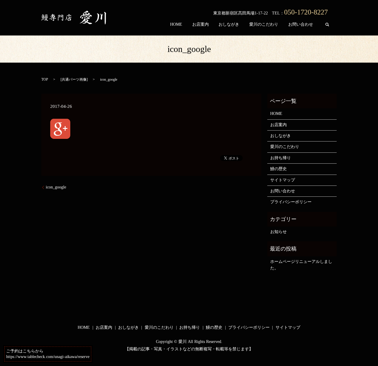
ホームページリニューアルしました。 (301, 264)
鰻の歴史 (278, 169)
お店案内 (200, 24)
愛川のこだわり (263, 24)
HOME (176, 24)
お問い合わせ (300, 24)
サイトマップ (282, 180)
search (327, 24)
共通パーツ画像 (74, 79)
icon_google (56, 187)
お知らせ (278, 232)
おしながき (229, 24)
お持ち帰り (280, 158)
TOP (44, 79)
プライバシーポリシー (291, 202)
